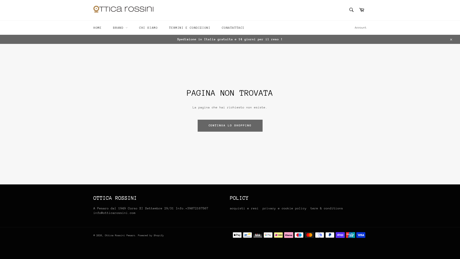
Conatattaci (233, 27)
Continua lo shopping (230, 125)
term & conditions (326, 208)
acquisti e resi (244, 208)
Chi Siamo (148, 27)
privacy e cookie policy (286, 208)
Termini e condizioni (189, 27)
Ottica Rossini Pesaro (120, 235)
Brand (119, 27)
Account (361, 27)
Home (97, 27)
